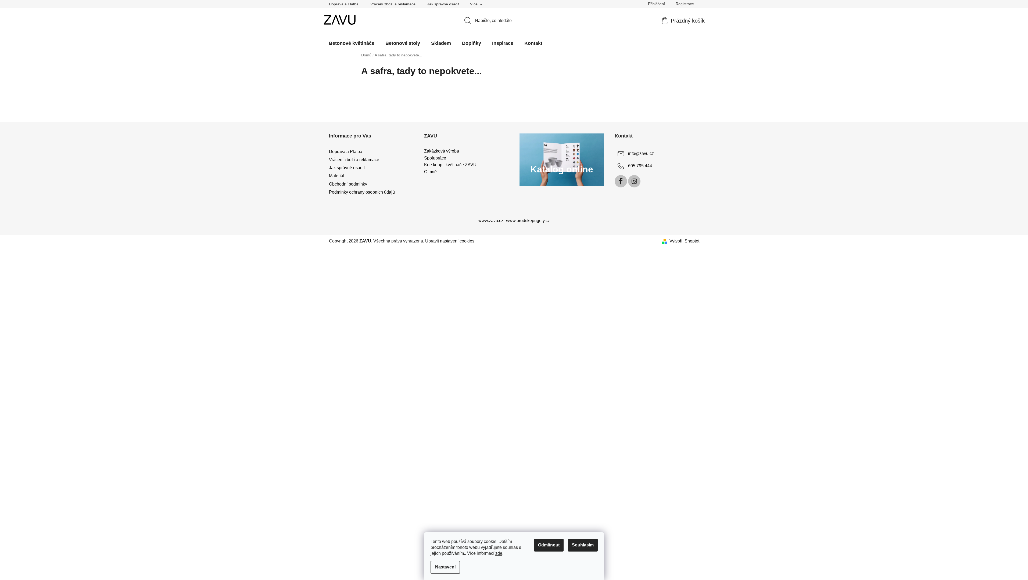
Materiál (336, 175)
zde (498, 553)
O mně (430, 171)
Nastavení (445, 567)
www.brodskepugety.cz (528, 220)
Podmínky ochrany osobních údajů (362, 192)
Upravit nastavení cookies (449, 241)
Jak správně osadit (443, 4)
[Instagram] (634, 181)
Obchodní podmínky (348, 184)
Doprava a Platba (344, 4)
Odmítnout (549, 545)
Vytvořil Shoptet (684, 241)
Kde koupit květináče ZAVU (450, 164)
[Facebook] (621, 181)
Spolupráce (435, 158)
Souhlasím (583, 545)
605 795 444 (640, 166)
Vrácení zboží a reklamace (393, 4)
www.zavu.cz (490, 220)
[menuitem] (352, 43)
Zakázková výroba (441, 151)
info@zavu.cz (641, 153)
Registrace (685, 4)
